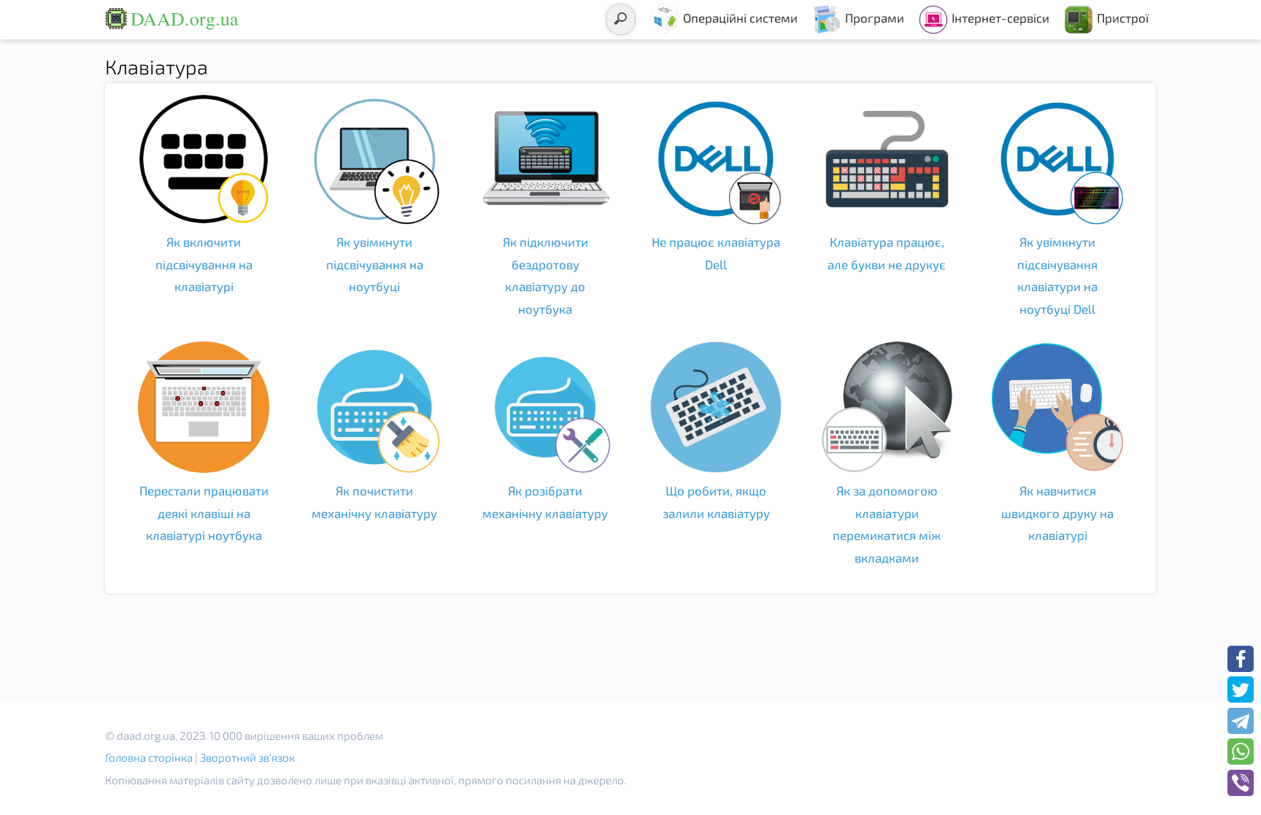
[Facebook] (1240, 659)
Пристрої (1123, 17)
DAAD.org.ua (185, 18)
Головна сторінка (149, 757)
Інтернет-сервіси (1000, 17)
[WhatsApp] (1240, 751)
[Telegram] (1240, 721)
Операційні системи (740, 17)
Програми (874, 17)
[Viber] (1240, 783)
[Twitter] (1240, 689)
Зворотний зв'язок (247, 757)
